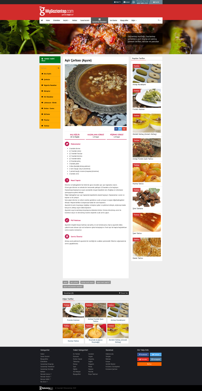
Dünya (75, 364)
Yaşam (90, 356)
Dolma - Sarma (49, 108)
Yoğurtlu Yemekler (50, 85)
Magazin (91, 364)
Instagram (156, 359)
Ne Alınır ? (44, 382)
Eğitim (75, 369)
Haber (48, 20)
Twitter (156, 355)
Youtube (144, 359)
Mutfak (90, 372)
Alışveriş (91, 359)
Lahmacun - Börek (50, 103)
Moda (90, 367)
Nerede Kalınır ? (46, 374)
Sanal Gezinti (84, 20)
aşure (65, 282)
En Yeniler (76, 354)
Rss (150, 364)
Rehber (74, 20)
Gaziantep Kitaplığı (47, 364)
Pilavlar (46, 120)
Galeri (127, 2)
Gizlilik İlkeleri (110, 364)
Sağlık (90, 361)
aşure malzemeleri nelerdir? (73, 286)
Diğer (134, 20)
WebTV (118, 2)
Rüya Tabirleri (93, 374)
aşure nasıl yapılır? (103, 282)
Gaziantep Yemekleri (99, 22)
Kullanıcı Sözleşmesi (113, 367)
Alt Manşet (77, 372)
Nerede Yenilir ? (46, 377)
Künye (108, 361)
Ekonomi (76, 356)
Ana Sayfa (47, 74)
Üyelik (157, 2)
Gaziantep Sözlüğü (47, 369)
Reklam (108, 359)
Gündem (91, 354)
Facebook (143, 355)
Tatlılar (46, 126)
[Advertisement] (96, 261)
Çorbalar (47, 79)
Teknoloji (76, 361)
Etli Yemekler (48, 97)
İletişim (108, 356)
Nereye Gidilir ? (46, 379)
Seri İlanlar (113, 20)
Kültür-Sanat (77, 359)
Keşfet (65, 20)
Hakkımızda (109, 354)
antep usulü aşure (87, 282)
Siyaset (90, 369)
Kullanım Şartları (111, 369)
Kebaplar (47, 91)
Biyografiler (124, 20)
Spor (74, 367)
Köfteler (47, 114)
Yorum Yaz (124, 293)
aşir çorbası (74, 282)
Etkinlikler (56, 20)
